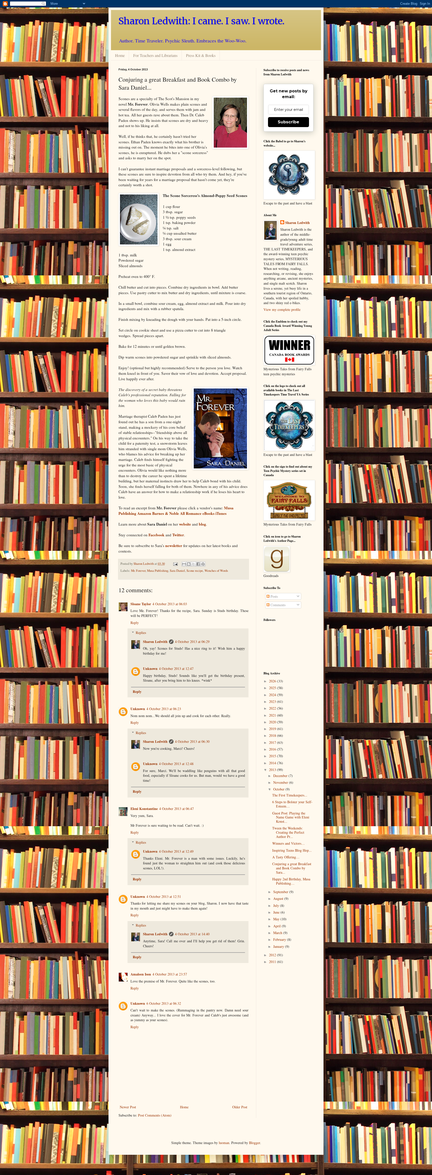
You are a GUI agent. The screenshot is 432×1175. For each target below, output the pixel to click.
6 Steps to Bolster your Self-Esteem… (292, 803)
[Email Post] (175, 564)
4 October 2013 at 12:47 (176, 668)
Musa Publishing (157, 571)
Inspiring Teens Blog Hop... (292, 850)
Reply (134, 622)
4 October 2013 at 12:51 (163, 896)
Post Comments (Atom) (155, 1115)
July (276, 905)
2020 (273, 722)
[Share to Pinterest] (203, 564)
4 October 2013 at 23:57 (169, 974)
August (278, 898)
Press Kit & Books (201, 55)
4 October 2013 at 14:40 (192, 934)
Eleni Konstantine (144, 808)
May (276, 919)
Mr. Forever (138, 571)
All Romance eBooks (197, 513)
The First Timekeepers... (289, 795)
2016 (273, 749)
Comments (278, 604)
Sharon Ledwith (144, 564)
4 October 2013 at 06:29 (192, 641)
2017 (273, 742)
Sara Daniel (177, 571)
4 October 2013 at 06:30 (192, 741)
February (280, 939)
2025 (273, 687)
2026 (273, 681)
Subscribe (288, 122)
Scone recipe (194, 571)
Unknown (150, 668)
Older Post (239, 1107)
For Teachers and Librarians (155, 55)
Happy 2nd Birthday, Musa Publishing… (291, 881)
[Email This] (184, 564)
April (277, 926)
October (279, 789)
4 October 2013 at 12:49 (176, 851)
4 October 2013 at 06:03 (169, 603)
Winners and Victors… (288, 843)
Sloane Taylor (140, 603)
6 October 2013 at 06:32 (163, 1003)
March (278, 932)
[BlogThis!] (188, 564)
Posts (274, 596)
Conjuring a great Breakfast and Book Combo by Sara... (291, 868)
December (280, 775)
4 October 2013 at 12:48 (176, 763)
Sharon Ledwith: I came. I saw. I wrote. (201, 21)
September (281, 891)
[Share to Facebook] (198, 564)
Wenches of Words (216, 571)
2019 (273, 728)
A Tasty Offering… (286, 857)
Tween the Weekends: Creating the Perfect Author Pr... (288, 832)
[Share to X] (193, 564)
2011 (273, 961)
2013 (273, 769)
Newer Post (128, 1107)
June (276, 912)
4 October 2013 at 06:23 (163, 708)
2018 (273, 735)
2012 (273, 955)
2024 (273, 694)
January (279, 946)
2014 (273, 763)
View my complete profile (282, 309)
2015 (273, 756)
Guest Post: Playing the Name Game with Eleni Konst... (290, 817)
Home (120, 55)
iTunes (221, 513)
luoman (224, 1142)
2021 (273, 715)
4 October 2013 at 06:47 (176, 808)
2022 (273, 708)
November (281, 782)
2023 (273, 701)
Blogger (254, 1142)
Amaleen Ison (140, 974)
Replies (141, 632)
